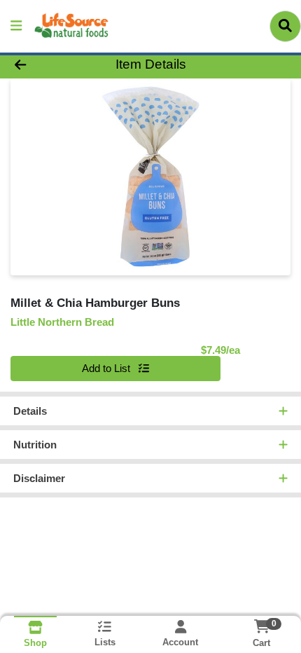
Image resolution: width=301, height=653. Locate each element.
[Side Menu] (16, 26)
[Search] (285, 26)
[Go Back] (45, 65)
